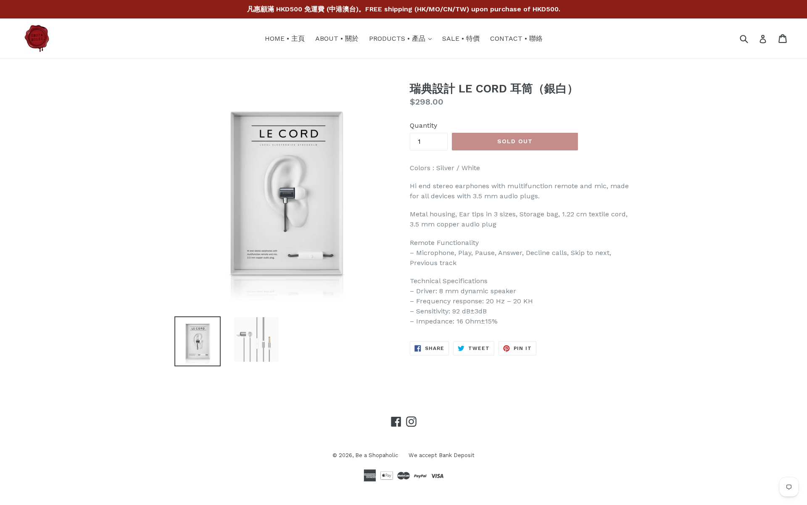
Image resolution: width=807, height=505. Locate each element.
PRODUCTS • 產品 (402, 38)
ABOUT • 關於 (337, 38)
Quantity (423, 125)
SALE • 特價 (461, 38)
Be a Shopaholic (376, 455)
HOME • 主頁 (285, 38)
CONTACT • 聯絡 (516, 38)
